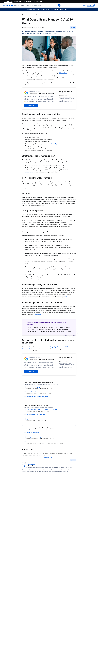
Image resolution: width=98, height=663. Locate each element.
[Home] (23, 14)
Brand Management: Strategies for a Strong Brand (37, 396)
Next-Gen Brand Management (33, 432)
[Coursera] (8, 5)
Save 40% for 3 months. (60, 9)
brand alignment (55, 144)
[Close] (92, 9)
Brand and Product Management (33, 391)
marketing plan (37, 315)
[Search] (59, 5)
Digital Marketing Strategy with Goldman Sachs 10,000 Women (40, 419)
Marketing (35, 14)
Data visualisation (30, 172)
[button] (22, 5)
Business (28, 14)
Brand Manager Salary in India (39, 453)
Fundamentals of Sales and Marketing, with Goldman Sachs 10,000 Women (43, 410)
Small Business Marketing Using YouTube (35, 414)
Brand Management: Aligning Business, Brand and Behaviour (40, 387)
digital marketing (63, 73)
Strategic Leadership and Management (35, 441)
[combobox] (40, 5)
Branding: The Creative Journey (33, 437)
